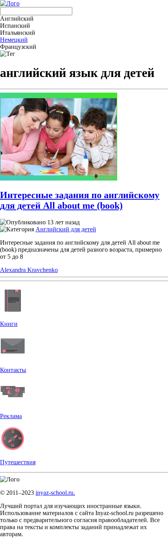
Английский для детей (66, 229)
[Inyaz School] (10, 3)
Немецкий (14, 39)
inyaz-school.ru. (55, 492)
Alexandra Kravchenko (29, 270)
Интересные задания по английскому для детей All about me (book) (79, 200)
